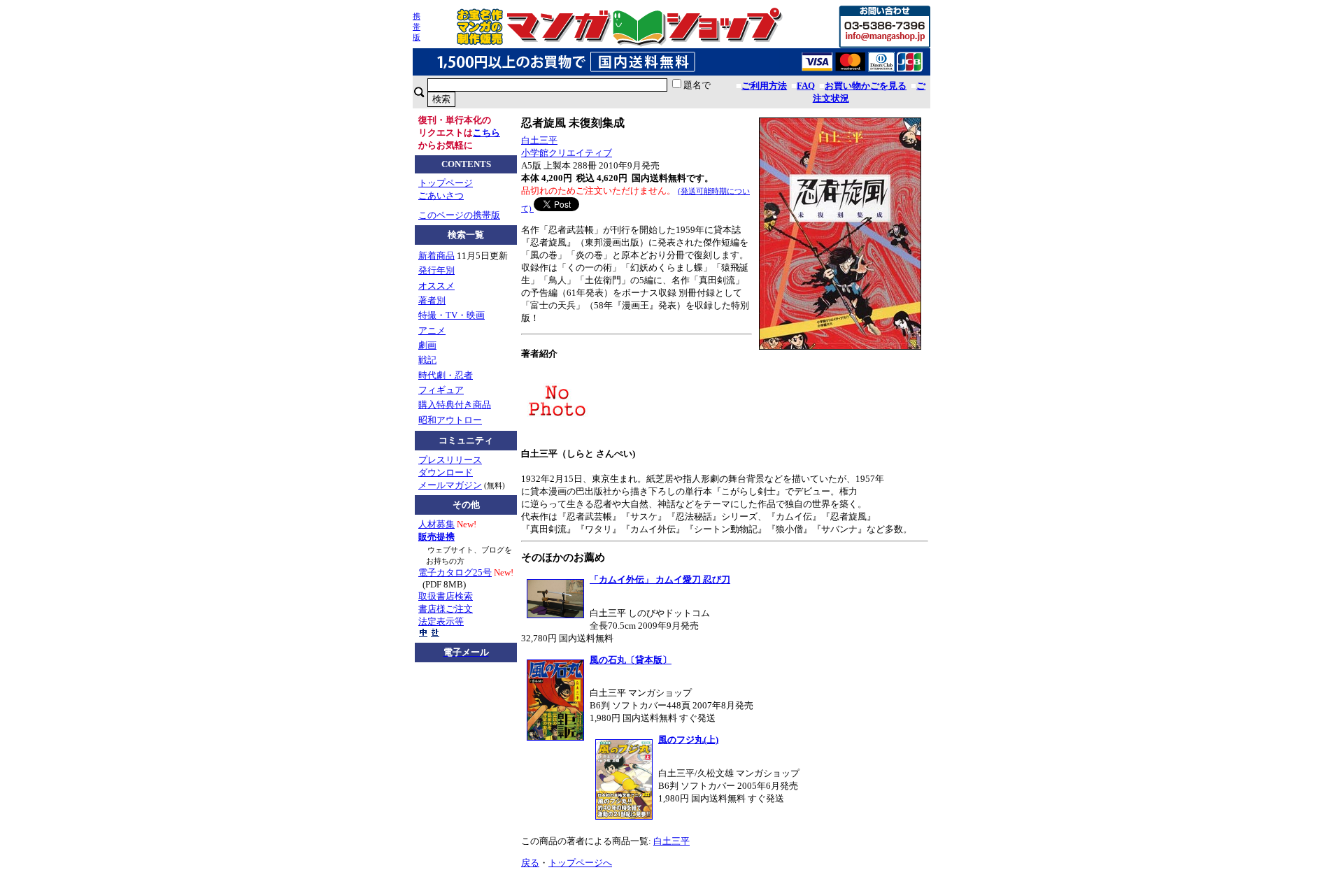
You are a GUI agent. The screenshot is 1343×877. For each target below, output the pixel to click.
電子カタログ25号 (455, 572)
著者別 (432, 300)
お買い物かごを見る (866, 85)
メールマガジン (450, 485)
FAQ (806, 85)
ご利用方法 (764, 85)
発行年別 (436, 270)
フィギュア (441, 390)
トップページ (445, 183)
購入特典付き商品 (454, 404)
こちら (486, 132)
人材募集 (436, 524)
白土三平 (539, 140)
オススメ (436, 285)
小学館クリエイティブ (566, 153)
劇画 (427, 345)
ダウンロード (445, 472)
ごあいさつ (441, 195)
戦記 (427, 360)
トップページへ (580, 862)
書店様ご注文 (445, 609)
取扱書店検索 (445, 596)
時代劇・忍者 (445, 375)
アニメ (432, 330)
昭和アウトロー (450, 420)
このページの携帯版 (459, 215)
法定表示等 (441, 621)
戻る (530, 862)
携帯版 (416, 26)
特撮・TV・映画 (451, 315)
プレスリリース (450, 460)
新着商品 (436, 255)
